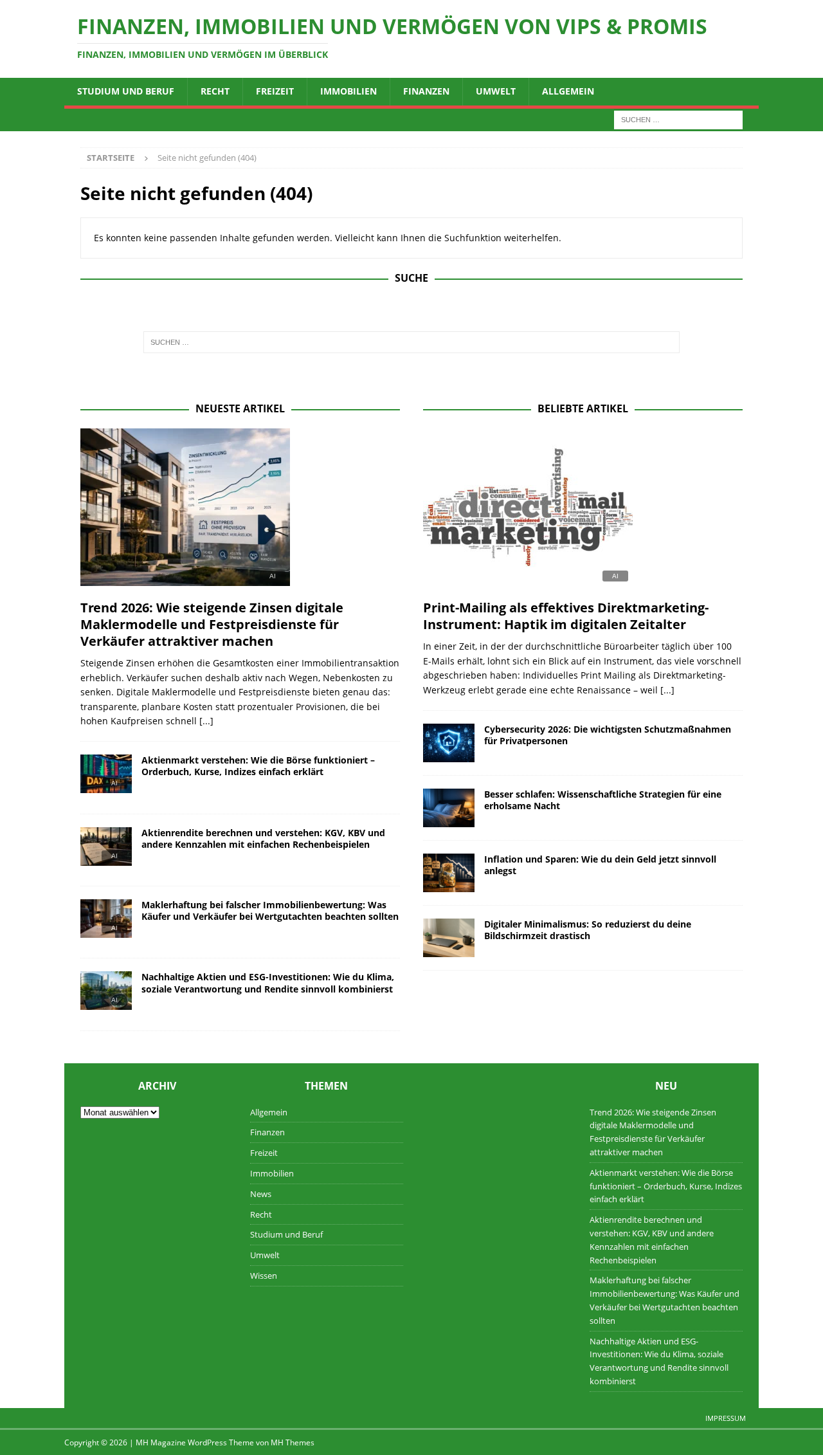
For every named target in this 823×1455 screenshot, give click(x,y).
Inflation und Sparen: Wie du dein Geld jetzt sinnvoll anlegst (600, 865)
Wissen (263, 1275)
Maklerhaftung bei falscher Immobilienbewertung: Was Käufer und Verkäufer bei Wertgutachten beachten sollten (270, 910)
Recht (215, 91)
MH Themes (292, 1442)
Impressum (725, 1418)
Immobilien (348, 91)
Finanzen (426, 91)
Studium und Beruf (125, 91)
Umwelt (496, 91)
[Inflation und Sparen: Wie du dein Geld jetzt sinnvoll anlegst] (449, 873)
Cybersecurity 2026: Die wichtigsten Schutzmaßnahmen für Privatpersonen (607, 735)
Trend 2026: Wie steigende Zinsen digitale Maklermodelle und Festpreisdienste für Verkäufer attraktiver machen (211, 624)
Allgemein (568, 91)
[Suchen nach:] (678, 119)
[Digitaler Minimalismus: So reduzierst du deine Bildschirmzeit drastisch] (449, 938)
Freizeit (275, 91)
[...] (206, 721)
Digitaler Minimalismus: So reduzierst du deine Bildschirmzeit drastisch (587, 930)
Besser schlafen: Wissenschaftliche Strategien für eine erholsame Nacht (602, 800)
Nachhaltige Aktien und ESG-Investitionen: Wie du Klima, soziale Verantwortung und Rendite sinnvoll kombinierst (267, 982)
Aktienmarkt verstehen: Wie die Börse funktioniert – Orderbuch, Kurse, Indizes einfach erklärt (258, 766)
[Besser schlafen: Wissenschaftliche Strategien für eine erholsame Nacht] (449, 808)
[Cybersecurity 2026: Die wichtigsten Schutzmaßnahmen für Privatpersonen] (449, 743)
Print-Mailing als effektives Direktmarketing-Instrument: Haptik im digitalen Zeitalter (566, 616)
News (260, 1194)
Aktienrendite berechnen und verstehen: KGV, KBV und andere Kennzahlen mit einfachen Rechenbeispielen (263, 838)
